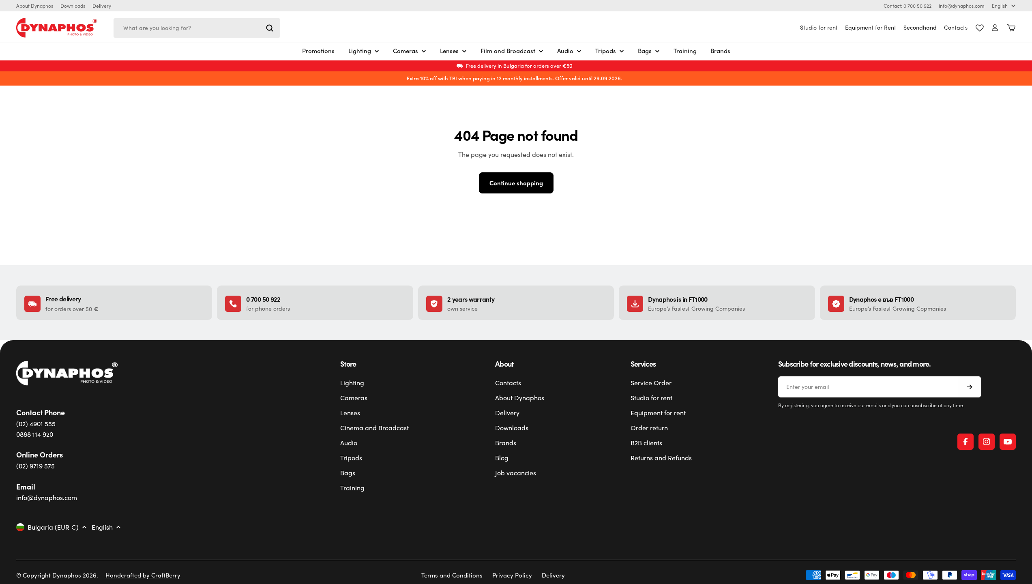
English (1000, 5)
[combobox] (197, 28)
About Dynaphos (34, 5)
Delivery (101, 5)
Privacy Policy (512, 575)
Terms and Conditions (452, 575)
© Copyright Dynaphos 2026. (57, 575)
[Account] (995, 27)
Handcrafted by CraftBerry (142, 575)
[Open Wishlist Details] (980, 28)
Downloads (72, 5)
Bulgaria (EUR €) (53, 527)
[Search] (270, 28)
